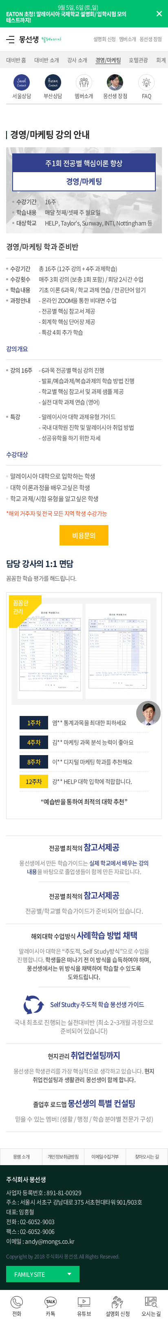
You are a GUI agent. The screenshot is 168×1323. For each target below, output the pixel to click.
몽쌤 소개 (21, 1156)
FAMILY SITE (29, 1274)
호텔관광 (138, 60)
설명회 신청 (104, 39)
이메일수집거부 (104, 1156)
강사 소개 (77, 60)
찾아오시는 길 (147, 1156)
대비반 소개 (46, 60)
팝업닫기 (159, 13)
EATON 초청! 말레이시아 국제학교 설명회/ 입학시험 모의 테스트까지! (66, 17)
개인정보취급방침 (63, 1156)
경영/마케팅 (108, 60)
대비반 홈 (16, 60)
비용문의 (84, 535)
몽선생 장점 (150, 39)
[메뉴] (10, 39)
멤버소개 (127, 39)
